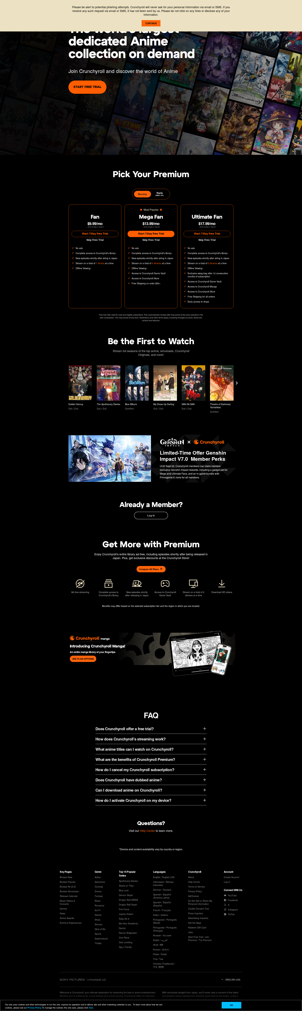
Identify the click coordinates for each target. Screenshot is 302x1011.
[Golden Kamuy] (80, 387)
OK (231, 1005)
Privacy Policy (34, 1007)
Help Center (147, 831)
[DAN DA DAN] (193, 387)
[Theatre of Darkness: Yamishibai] (222, 389)
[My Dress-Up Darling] (165, 387)
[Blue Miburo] (137, 387)
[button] (230, 979)
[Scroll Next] (237, 383)
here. (91, 1007)
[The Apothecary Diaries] (108, 387)
